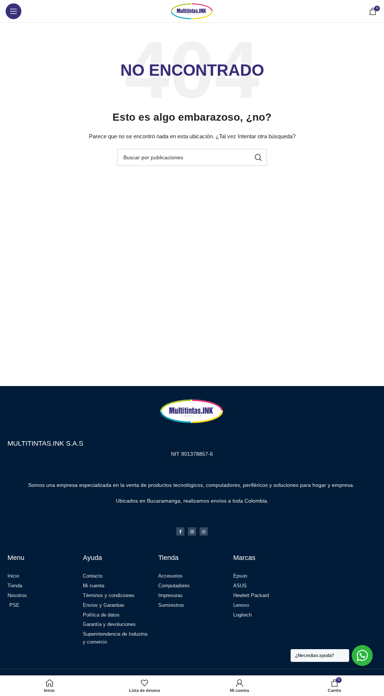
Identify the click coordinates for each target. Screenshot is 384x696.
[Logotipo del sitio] (192, 11)
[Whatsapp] (204, 531)
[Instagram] (192, 531)
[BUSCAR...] (258, 157)
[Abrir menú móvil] (13, 11)
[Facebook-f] (180, 531)
